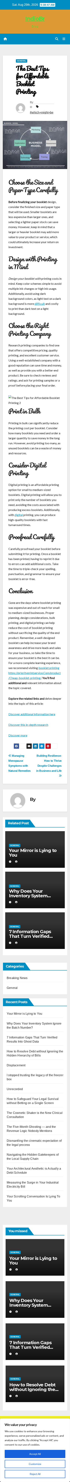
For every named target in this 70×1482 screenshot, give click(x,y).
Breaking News (17, 978)
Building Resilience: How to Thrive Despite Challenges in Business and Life (49, 763)
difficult (40, 303)
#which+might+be (41, 112)
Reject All (35, 1474)
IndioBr (35, 18)
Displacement (16, 1065)
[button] (56, 38)
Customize (35, 1463)
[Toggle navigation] (64, 39)
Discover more (17, 735)
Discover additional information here (31, 714)
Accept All (35, 1453)
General (21, 61)
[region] (35, 1450)
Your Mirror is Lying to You (33, 853)
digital (19, 515)
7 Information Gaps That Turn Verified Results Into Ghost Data (35, 936)
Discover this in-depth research (28, 724)
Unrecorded (15, 1089)
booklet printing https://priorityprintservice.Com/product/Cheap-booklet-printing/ (34, 673)
